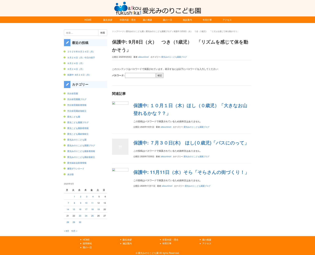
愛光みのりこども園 (135, 31)
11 (92, 202)
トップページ (118, 31)
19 (98, 209)
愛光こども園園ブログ (78, 122)
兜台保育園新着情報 (76, 104)
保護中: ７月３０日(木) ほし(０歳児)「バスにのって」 (191, 142)
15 (74, 209)
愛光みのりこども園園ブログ (158, 31)
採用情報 (87, 243)
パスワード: (118, 75)
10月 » (74, 230)
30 (80, 222)
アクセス (227, 19)
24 (86, 215)
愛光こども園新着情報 (78, 128)
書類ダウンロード (75, 168)
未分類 (70, 174)
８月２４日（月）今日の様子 (81, 57)
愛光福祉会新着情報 (76, 162)
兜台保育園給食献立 (76, 110)
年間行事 (207, 19)
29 (74, 222)
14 (68, 209)
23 (80, 215)
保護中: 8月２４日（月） (79, 74)
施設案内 (187, 19)
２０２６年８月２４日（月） (81, 51)
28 (68, 222)
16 (80, 209)
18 (92, 209)
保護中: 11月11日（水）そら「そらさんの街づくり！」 (191, 172)
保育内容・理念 (128, 19)
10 (86, 202)
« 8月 (66, 230)
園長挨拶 (107, 19)
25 (92, 215)
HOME (87, 19)
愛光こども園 (73, 116)
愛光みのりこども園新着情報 (81, 151)
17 (86, 209)
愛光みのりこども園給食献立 (81, 157)
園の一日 (167, 19)
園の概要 (147, 19)
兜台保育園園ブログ (76, 99)
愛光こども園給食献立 (78, 133)
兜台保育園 (72, 93)
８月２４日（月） (75, 63)
